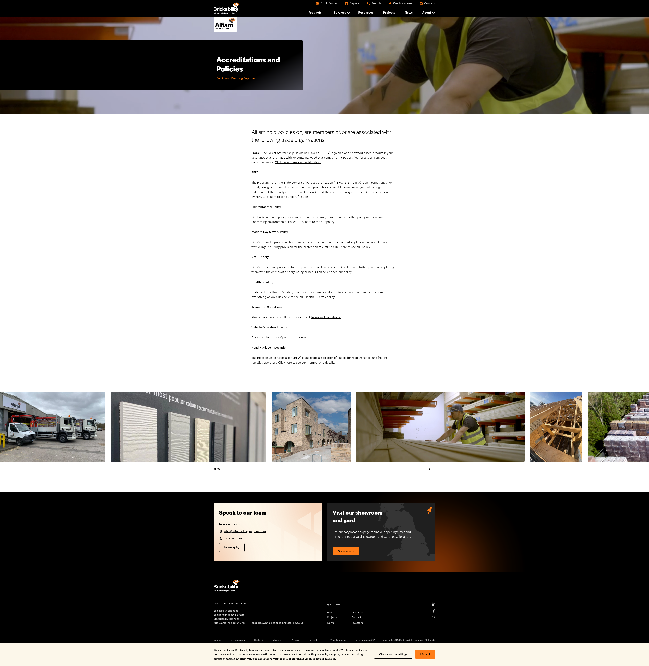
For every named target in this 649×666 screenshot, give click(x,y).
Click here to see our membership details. (306, 362)
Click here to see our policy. (316, 221)
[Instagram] (433, 617)
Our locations (346, 551)
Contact (356, 617)
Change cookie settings (393, 654)
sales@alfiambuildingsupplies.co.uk (245, 531)
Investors (357, 623)
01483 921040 (233, 538)
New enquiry (231, 547)
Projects (332, 617)
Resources (358, 612)
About (330, 612)
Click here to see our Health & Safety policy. (305, 297)
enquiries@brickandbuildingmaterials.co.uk (277, 623)
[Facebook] (433, 611)
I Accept (425, 654)
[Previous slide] (219, 46)
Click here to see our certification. (298, 162)
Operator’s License (293, 337)
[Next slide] (226, 46)
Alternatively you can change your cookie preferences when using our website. (286, 659)
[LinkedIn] (433, 604)
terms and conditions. (326, 317)
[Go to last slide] (429, 469)
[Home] (227, 8)
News (330, 623)
